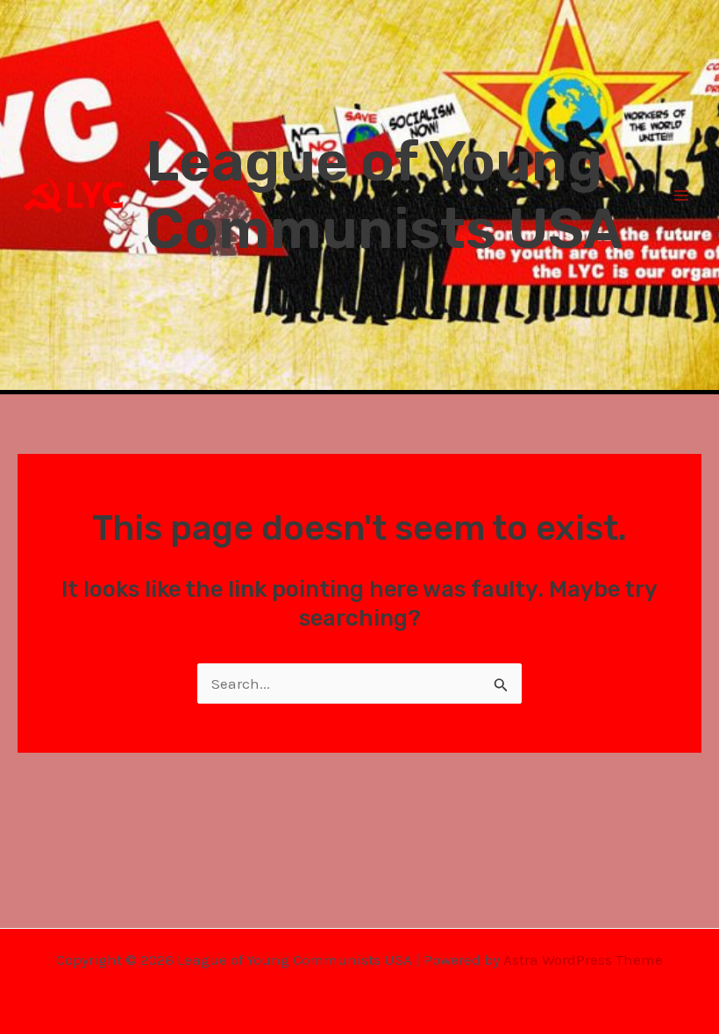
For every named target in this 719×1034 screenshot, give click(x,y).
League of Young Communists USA (384, 195)
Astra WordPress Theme (583, 959)
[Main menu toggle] (682, 195)
